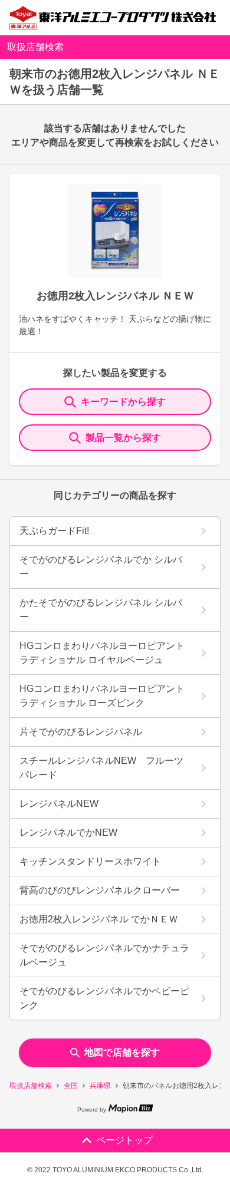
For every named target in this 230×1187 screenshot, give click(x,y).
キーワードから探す (123, 402)
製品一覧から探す (123, 438)
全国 (71, 1086)
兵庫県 (100, 1086)
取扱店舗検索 (30, 1086)
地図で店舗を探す (122, 1052)
